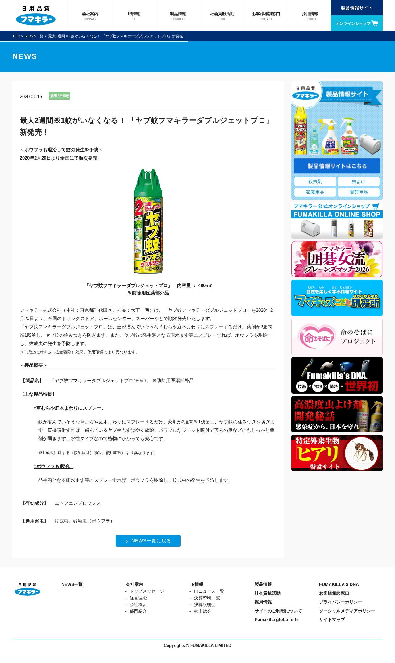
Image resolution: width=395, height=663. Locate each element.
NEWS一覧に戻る (151, 540)
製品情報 (263, 584)
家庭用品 (315, 192)
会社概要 (138, 604)
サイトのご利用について (278, 611)
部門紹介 (138, 611)
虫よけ (359, 181)
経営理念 (138, 598)
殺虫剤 (315, 181)
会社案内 (134, 584)
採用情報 (263, 602)
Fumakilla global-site (277, 619)
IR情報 (196, 584)
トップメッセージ (147, 591)
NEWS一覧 (34, 36)
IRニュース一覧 (209, 591)
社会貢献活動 (268, 593)
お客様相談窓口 (334, 593)
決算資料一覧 (207, 598)
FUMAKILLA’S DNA (339, 584)
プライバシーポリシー (340, 602)
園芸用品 (359, 192)
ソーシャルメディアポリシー (347, 611)
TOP (16, 36)
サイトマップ (332, 619)
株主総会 (202, 611)
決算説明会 (205, 604)
